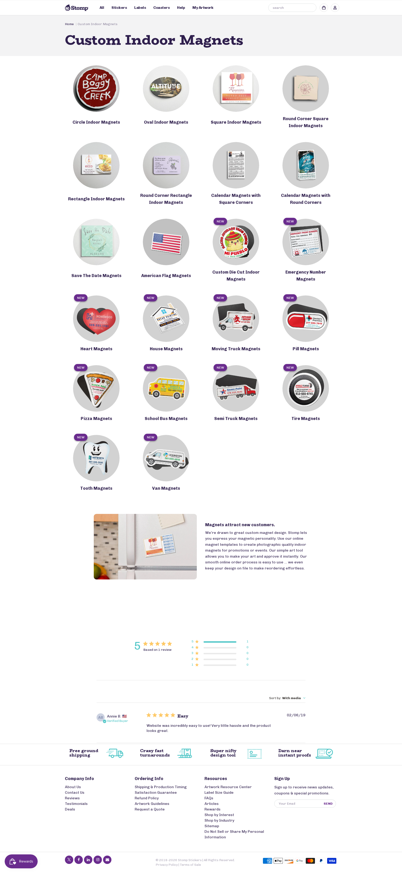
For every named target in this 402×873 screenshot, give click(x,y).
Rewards (212, 809)
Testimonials (76, 803)
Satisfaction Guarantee (156, 792)
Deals (70, 809)
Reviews (72, 798)
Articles (211, 803)
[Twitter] (69, 860)
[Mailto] (107, 860)
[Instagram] (98, 860)
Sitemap (211, 826)
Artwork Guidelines (152, 803)
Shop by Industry (219, 820)
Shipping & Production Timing (161, 787)
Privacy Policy (167, 865)
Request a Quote (150, 809)
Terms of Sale (190, 865)
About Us (73, 787)
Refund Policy (147, 798)
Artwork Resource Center (228, 787)
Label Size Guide (219, 792)
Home (69, 24)
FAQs (208, 798)
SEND (328, 804)
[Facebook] (78, 860)
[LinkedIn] (88, 860)
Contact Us (74, 792)
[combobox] (292, 7)
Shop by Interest (219, 815)
